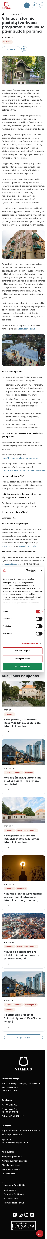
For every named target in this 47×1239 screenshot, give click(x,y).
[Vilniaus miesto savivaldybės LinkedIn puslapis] (26, 1215)
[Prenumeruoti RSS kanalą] (24, 49)
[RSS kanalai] (32, 1215)
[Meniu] (42, 5)
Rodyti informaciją (30, 643)
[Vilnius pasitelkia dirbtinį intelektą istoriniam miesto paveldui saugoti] (23, 964)
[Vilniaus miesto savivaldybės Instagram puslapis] (21, 1215)
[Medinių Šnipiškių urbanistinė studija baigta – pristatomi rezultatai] (23, 789)
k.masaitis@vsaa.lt (10, 564)
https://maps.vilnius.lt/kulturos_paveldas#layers (23, 470)
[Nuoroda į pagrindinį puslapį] (3, 14)
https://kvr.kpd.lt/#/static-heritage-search (21, 458)
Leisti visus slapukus (22, 651)
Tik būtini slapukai (22, 666)
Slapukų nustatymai (11, 1165)
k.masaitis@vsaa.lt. (27, 546)
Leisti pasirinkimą (22, 659)
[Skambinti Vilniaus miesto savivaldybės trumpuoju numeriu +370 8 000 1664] (27, 5)
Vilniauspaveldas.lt (26, 329)
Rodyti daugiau (24, 1037)
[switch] (39, 619)
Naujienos (14, 14)
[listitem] (23, 723)
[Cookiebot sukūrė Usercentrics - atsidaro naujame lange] (27, 570)
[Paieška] (34, 5)
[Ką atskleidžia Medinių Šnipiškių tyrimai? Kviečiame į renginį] (23, 1027)
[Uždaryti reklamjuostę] (41, 570)
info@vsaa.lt (7, 546)
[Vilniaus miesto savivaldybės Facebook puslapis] (15, 1215)
